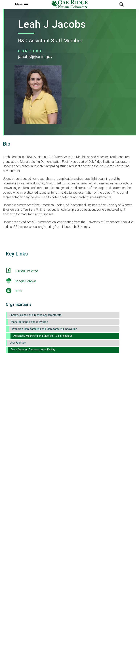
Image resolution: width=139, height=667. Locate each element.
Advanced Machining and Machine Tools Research (43, 335)
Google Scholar (25, 281)
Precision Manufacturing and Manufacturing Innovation (44, 329)
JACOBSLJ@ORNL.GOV (35, 56)
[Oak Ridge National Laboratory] (69, 4)
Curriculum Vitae (26, 271)
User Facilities (18, 342)
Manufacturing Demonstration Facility (33, 349)
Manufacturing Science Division (29, 321)
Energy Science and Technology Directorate (35, 315)
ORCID (18, 291)
